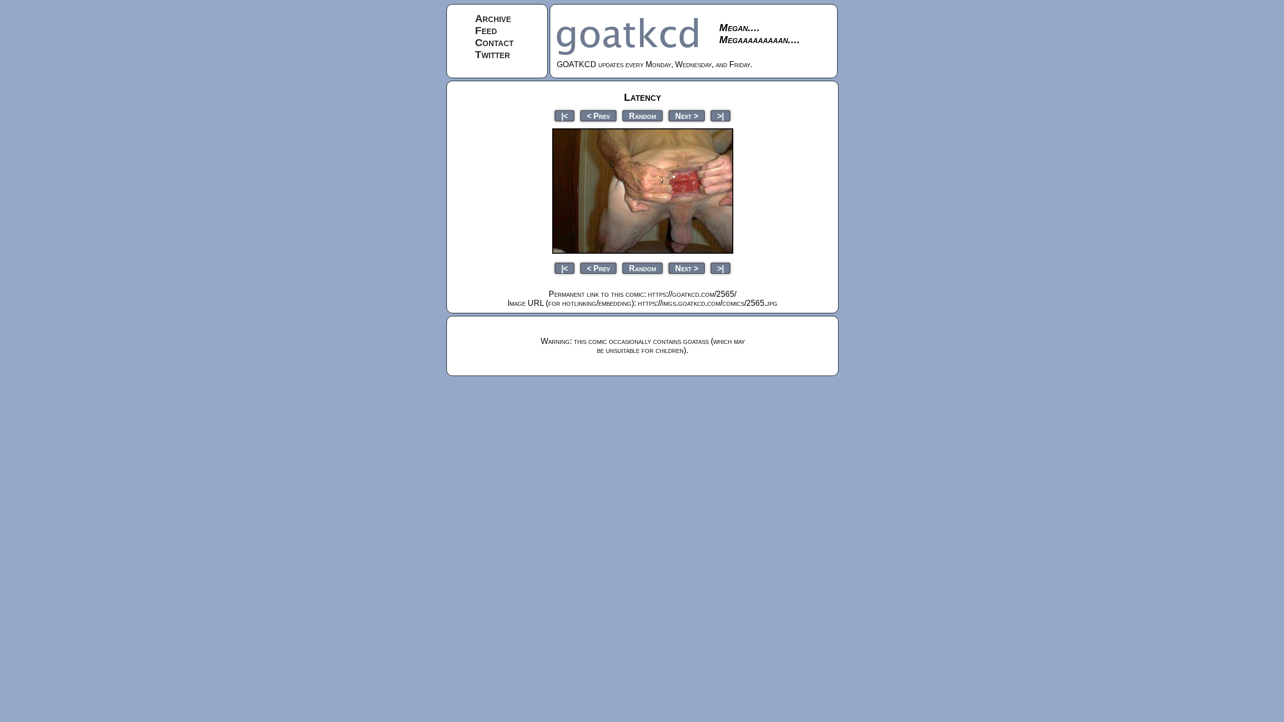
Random (642, 115)
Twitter (492, 54)
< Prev (598, 115)
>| (720, 115)
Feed (486, 30)
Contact (494, 42)
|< (564, 115)
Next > (686, 115)
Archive (493, 18)
